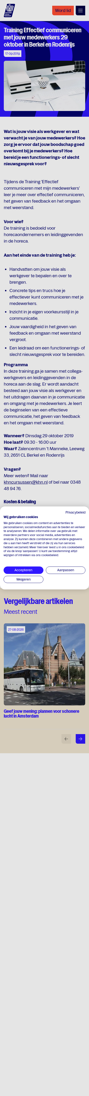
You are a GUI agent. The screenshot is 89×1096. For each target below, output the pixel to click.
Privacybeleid (75, 512)
